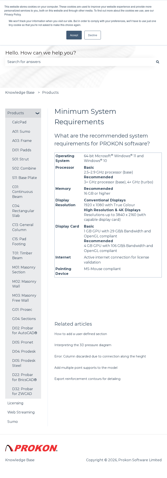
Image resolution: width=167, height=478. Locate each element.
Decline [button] (92, 35)
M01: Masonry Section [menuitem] (23, 269)
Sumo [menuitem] (12, 422)
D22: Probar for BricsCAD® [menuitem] (24, 377)
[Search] (158, 62)
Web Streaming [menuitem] (21, 412)
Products (50, 92)
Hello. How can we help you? (40, 53)
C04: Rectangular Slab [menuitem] (23, 211)
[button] (37, 113)
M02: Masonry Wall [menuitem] (24, 283)
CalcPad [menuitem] (19, 122)
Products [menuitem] (15, 113)
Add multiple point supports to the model (85, 368)
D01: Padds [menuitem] (21, 150)
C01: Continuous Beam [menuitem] (22, 192)
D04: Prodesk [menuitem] (24, 351)
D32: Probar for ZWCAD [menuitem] (22, 391)
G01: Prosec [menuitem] (22, 310)
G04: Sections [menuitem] (24, 319)
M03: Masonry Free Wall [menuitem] (24, 297)
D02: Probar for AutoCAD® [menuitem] (24, 330)
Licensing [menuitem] (15, 403)
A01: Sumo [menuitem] (21, 131)
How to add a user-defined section (80, 334)
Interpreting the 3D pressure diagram (82, 345)
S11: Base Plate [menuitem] (24, 178)
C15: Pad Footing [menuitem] (19, 241)
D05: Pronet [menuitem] (22, 342)
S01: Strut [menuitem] (20, 159)
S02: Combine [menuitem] (24, 168)
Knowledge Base (20, 92)
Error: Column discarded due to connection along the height (100, 356)
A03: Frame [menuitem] (22, 141)
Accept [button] (74, 35)
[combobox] (79, 62)
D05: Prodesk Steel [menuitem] (23, 363)
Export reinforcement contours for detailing (87, 379)
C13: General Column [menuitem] (22, 227)
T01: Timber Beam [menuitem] (22, 255)
